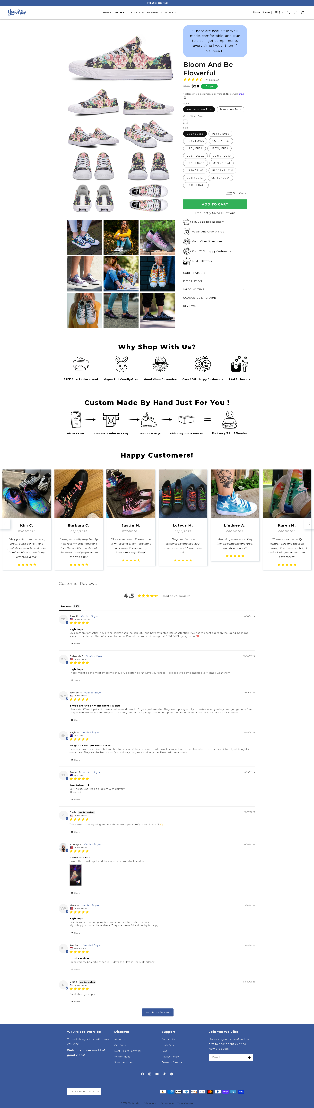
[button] (121, 12)
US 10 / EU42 (195, 170)
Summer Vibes (123, 1062)
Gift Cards (120, 1045)
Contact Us (168, 1039)
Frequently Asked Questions (215, 213)
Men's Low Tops (230, 109)
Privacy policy (167, 1103)
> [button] (158, 1012)
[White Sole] (185, 121)
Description (192, 281)
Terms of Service (172, 1062)
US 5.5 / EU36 (220, 133)
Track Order (169, 1045)
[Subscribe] (249, 1057)
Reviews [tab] (66, 606)
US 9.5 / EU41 (221, 163)
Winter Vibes (122, 1056)
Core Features (194, 272)
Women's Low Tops (199, 109)
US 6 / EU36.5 (195, 141)
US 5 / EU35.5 (195, 133)
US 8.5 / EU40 (222, 155)
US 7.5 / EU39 (219, 148)
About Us (120, 1039)
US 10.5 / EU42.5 (222, 170)
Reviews (189, 305)
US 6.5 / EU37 (221, 141)
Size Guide (240, 193)
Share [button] (77, 643)
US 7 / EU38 (194, 148)
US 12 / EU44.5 (196, 185)
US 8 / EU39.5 (195, 155)
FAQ (164, 1050)
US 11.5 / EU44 (220, 177)
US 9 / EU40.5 (195, 163)
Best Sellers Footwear (127, 1050)
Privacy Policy (170, 1056)
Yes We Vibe (134, 1103)
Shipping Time (193, 289)
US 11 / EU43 (195, 177)
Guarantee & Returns (200, 297)
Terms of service (185, 1103)
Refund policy (150, 1103)
